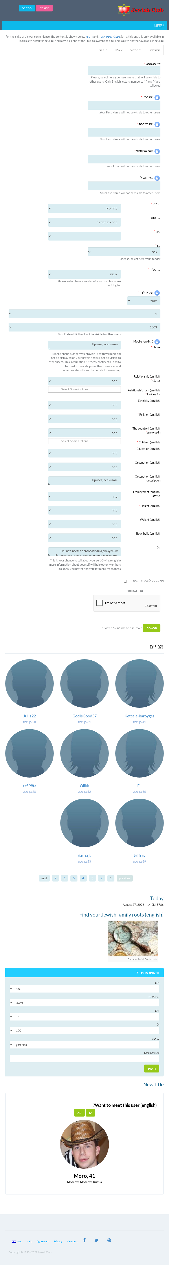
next (44, 878)
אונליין (118, 50)
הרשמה (44, 8)
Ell (139, 785)
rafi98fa (29, 785)
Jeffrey (139, 855)
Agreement (43, 1241)
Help (29, 1241)
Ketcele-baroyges (139, 715)
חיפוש (103, 50)
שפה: (19, 1241)
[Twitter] (96, 1241)
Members (72, 1241)
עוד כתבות (136, 50)
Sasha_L (84, 855)
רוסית (89, 36)
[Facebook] (84, 1241)
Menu (159, 26)
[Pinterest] (109, 1241)
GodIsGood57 (84, 715)
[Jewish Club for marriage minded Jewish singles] (112, 10)
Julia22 (29, 715)
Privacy (58, 1241)
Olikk (84, 785)
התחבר (27, 8)
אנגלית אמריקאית (109, 36)
